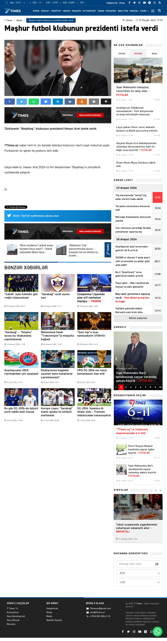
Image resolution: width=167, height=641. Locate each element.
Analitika (123, 11)
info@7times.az (97, 612)
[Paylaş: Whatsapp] (34, 101)
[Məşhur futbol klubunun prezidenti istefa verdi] (57, 68)
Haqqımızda (112, 3)
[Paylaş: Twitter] (21, 101)
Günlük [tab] (122, 53)
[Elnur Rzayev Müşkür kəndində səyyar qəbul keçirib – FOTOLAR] (121, 450)
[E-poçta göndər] (94, 101)
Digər (143, 11)
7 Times (8, 20)
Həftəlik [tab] (138, 53)
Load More (57, 433)
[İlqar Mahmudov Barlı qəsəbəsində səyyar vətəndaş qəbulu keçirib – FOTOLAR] (121, 469)
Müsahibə (111, 11)
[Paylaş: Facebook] (9, 101)
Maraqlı (134, 11)
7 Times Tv (12, 608)
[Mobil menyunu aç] (153, 11)
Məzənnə (11, 624)
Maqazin (76, 11)
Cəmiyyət (56, 11)
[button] (106, 101)
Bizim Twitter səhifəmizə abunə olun (36, 215)
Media (49, 616)
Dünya (36, 11)
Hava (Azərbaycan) (16, 616)
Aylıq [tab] (154, 53)
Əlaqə (122, 3)
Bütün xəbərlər (138, 318)
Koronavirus (13, 612)
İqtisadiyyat (89, 11)
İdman (101, 11)
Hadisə (66, 11)
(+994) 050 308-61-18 (100, 616)
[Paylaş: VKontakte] (70, 101)
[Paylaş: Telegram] (58, 101)
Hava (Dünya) (13, 620)
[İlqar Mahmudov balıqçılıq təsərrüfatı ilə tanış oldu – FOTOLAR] (138, 70)
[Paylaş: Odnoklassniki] (82, 101)
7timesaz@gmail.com (100, 608)
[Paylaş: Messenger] (46, 101)
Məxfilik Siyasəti (54, 620)
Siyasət (45, 11)
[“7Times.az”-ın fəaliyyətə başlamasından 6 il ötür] (138, 412)
